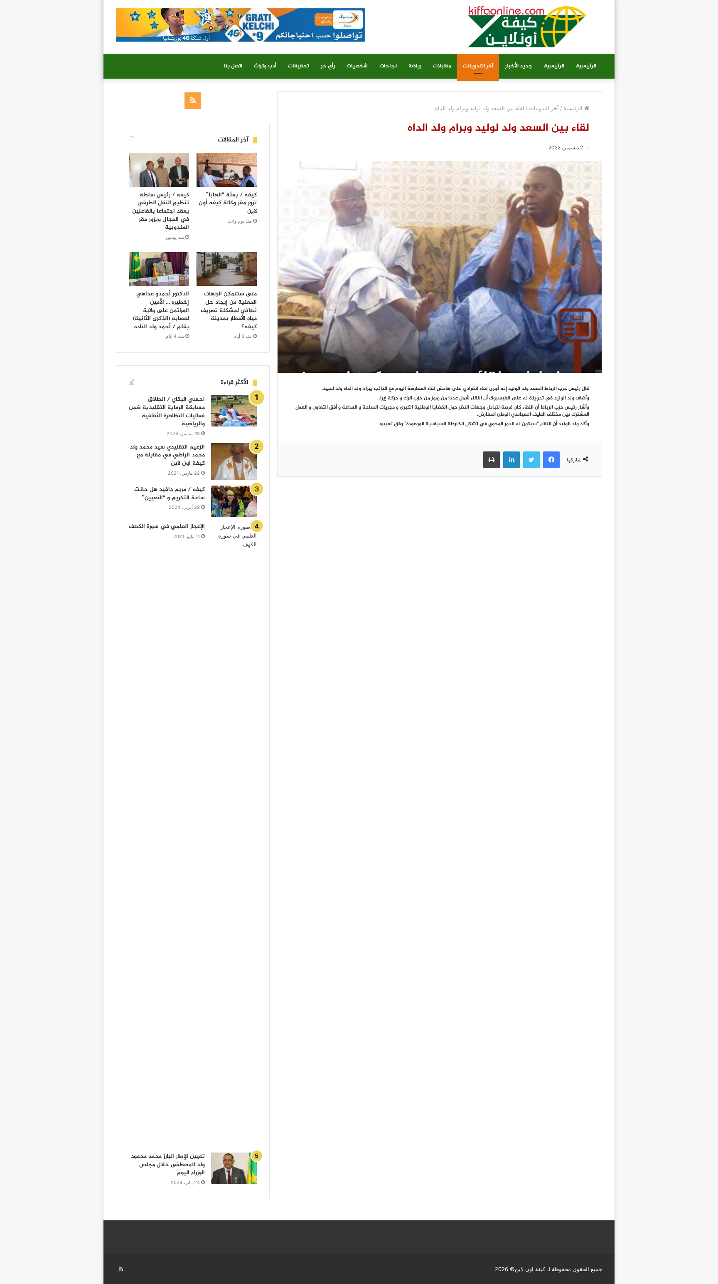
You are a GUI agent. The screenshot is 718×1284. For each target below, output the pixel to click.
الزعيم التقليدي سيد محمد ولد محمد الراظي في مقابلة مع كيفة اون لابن (167, 455)
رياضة (414, 66)
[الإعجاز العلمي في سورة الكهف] (234, 835)
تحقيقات (298, 66)
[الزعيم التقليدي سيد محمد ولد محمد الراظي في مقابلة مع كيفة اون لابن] (234, 461)
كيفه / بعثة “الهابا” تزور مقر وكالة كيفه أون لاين (228, 203)
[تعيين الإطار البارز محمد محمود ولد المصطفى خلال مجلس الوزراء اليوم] (234, 1168)
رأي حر (328, 66)
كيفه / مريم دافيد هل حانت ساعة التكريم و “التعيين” (169, 494)
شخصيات (357, 66)
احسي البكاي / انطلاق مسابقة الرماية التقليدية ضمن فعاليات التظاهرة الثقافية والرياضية (167, 411)
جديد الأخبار (518, 66)
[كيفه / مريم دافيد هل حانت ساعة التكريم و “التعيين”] (234, 501)
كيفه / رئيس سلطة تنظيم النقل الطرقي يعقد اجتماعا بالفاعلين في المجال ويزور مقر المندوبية (160, 211)
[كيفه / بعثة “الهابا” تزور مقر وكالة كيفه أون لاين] (227, 170)
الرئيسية (586, 66)
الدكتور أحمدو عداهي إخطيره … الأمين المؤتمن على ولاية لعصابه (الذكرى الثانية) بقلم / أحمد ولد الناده (161, 310)
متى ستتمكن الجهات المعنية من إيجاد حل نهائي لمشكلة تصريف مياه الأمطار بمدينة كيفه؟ (229, 310)
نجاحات (388, 66)
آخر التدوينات (478, 66)
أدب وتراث (265, 66)
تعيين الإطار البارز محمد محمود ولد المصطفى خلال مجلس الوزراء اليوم (168, 1164)
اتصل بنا (233, 66)
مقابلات (442, 66)
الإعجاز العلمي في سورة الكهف (167, 526)
